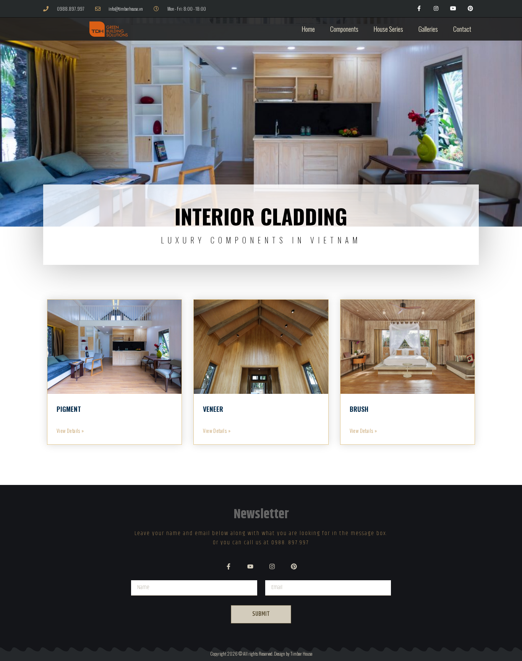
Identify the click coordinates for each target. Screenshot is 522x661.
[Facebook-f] (228, 566)
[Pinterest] (470, 8)
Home (308, 29)
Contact (462, 29)
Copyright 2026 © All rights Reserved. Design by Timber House (261, 653)
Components (344, 29)
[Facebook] (419, 8)
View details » (70, 430)
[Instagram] (436, 8)
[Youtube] (453, 8)
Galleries (428, 29)
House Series (388, 29)
